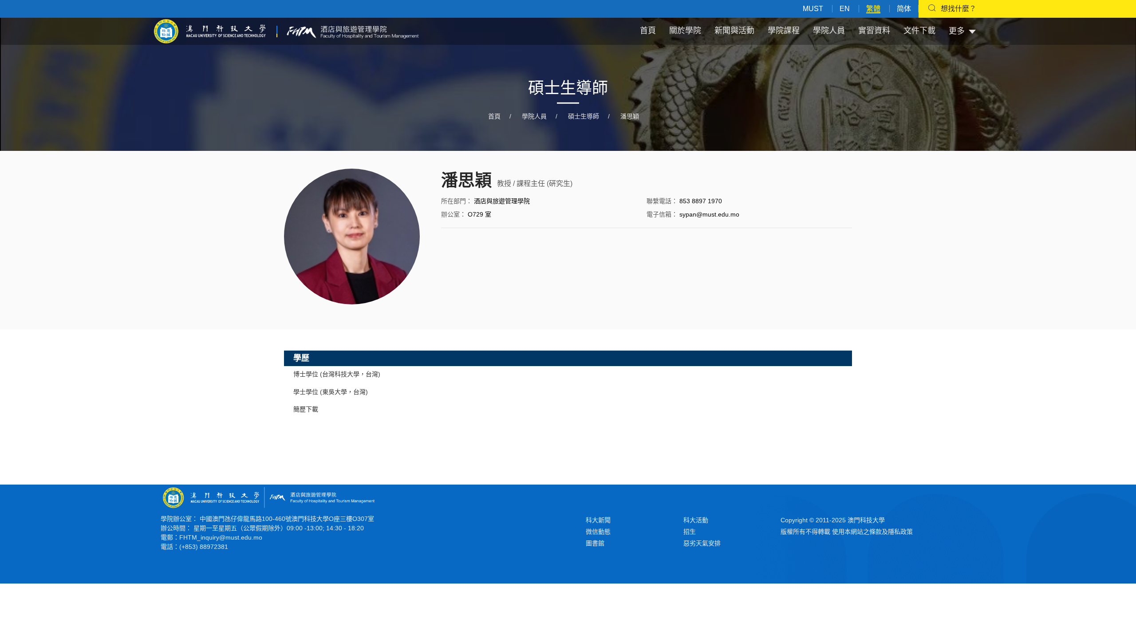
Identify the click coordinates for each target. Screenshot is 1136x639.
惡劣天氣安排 (702, 543)
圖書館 (595, 543)
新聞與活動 (734, 30)
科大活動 (695, 520)
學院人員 (829, 30)
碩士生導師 (583, 116)
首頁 (648, 30)
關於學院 (685, 30)
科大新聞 (598, 520)
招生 (689, 531)
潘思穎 (629, 116)
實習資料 (874, 30)
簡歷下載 (305, 409)
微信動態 (598, 531)
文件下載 (919, 30)
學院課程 (784, 30)
